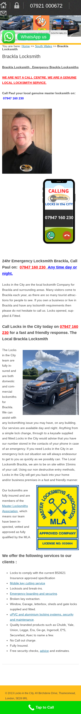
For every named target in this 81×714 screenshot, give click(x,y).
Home (26, 46)
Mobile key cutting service (27, 583)
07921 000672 (46, 5)
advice (44, 650)
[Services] (16, 5)
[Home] (3, 5)
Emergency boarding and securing (33, 593)
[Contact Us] (3, 12)
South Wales (55, 33)
